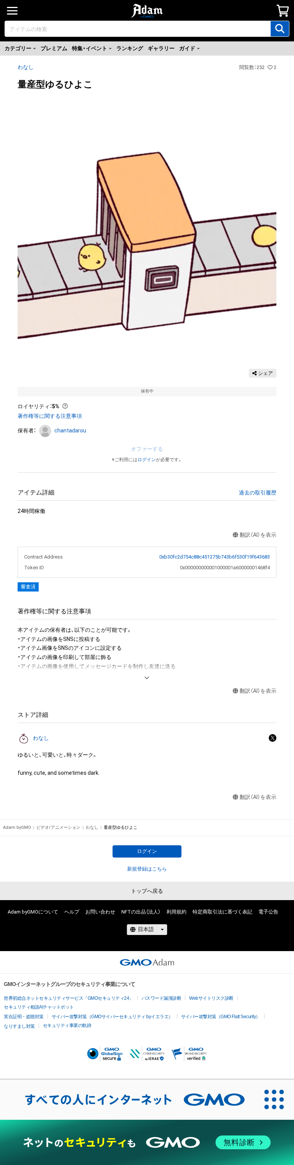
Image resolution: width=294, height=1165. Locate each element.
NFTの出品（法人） (140, 912)
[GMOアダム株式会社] (147, 962)
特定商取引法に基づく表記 (222, 912)
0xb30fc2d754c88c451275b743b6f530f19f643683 (214, 557)
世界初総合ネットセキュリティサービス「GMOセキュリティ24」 (69, 998)
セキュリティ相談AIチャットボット (39, 1007)
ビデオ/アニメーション (58, 827)
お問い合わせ (100, 912)
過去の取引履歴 (257, 493)
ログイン (146, 459)
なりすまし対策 (19, 1026)
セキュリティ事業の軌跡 (67, 1025)
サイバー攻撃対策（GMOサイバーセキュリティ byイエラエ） (112, 1016)
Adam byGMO (17, 827)
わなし (26, 67)
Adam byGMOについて (33, 912)
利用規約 (176, 912)
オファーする (147, 449)
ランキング (129, 48)
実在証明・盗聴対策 (24, 1016)
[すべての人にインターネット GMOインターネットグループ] (127, 1099)
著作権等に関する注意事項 (50, 416)
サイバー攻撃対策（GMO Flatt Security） (220, 1016)
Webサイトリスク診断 (211, 998)
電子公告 (268, 912)
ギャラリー (161, 48)
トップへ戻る (147, 891)
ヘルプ (71, 912)
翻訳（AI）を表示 (258, 535)
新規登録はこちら (147, 869)
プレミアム (54, 48)
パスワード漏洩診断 (161, 998)
